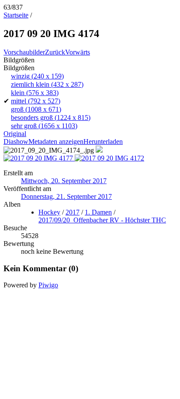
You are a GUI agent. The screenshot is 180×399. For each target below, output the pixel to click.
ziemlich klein (47, 84)
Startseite (15, 15)
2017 (73, 212)
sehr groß (44, 126)
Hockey (49, 212)
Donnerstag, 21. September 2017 (66, 196)
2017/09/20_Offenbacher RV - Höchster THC (102, 220)
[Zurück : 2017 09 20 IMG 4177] (39, 158)
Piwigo (48, 285)
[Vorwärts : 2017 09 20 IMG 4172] (109, 158)
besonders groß (50, 117)
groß (36, 109)
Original (14, 133)
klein (35, 92)
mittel (35, 101)
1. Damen (98, 212)
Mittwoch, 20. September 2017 (64, 180)
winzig (37, 76)
